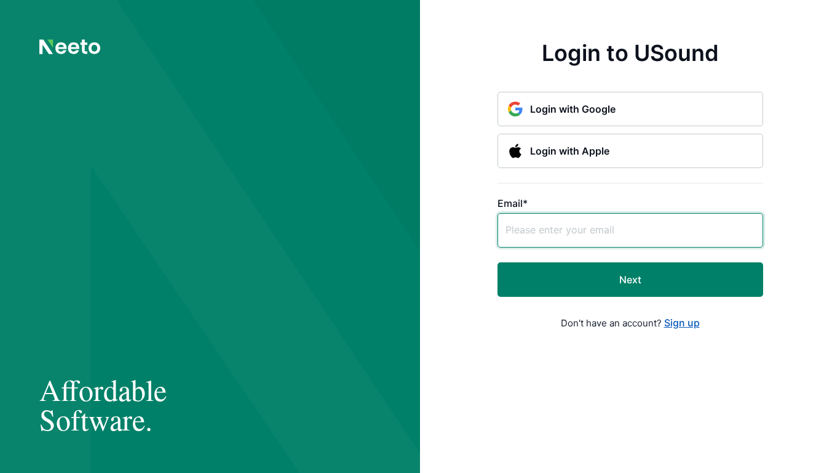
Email (512, 203)
